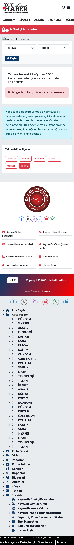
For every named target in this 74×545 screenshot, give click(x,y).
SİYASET (24, 20)
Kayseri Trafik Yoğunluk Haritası (53, 246)
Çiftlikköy (54, 158)
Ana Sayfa (19, 310)
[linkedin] (66, 302)
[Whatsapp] (52, 219)
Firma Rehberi (21, 464)
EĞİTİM (23, 349)
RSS (14, 280)
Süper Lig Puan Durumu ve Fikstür (40, 517)
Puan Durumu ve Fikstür (19, 256)
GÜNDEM (9, 20)
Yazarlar (18, 460)
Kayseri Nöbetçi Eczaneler (13, 234)
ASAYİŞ (39, 20)
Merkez (11, 166)
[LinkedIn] (40, 219)
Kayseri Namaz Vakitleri (20, 244)
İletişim (23, 385)
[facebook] (13, 302)
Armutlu (25, 158)
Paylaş (13, 58)
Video (16, 455)
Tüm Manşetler (51, 256)
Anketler (18, 481)
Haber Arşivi (49, 265)
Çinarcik (39, 158)
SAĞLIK (23, 367)
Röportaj (18, 473)
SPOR (22, 371)
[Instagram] (34, 219)
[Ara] (64, 7)
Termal (24, 166)
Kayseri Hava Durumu (55, 232)
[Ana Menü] (68, 7)
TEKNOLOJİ (26, 376)
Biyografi (18, 477)
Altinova (11, 158)
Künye (16, 486)
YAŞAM (23, 380)
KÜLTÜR (23, 336)
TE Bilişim (45, 291)
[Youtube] (46, 219)
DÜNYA (23, 345)
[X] (28, 219)
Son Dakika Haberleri (17, 265)
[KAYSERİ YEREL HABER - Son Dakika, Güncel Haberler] (15, 8)
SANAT (23, 341)
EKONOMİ (54, 20)
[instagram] (35, 302)
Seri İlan (17, 468)
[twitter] (24, 302)
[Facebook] (21, 219)
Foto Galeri (20, 451)
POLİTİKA (24, 363)
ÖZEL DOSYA (27, 358)
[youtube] (45, 302)
